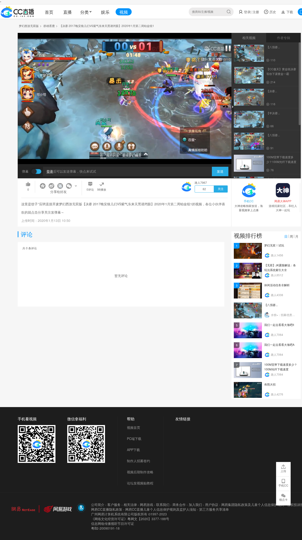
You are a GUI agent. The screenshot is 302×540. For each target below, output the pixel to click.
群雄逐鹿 (49, 26)
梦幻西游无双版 (29, 26)
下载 (289, 11)
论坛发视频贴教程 (140, 483)
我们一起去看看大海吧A (279, 344)
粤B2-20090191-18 (105, 528)
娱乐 (105, 12)
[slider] (124, 153)
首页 (49, 12)
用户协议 (211, 504)
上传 (283, 471)
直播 (67, 12)
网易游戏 (146, 504)
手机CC (283, 485)
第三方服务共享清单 (214, 509)
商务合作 (179, 504)
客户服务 (114, 504)
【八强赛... (271, 305)
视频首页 (133, 427)
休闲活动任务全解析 (277, 285)
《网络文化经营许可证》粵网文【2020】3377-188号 (130, 518)
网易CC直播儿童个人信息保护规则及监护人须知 (160, 509)
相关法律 (130, 504)
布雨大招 (270, 384)
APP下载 (133, 449)
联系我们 (162, 504)
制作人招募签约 (138, 460)
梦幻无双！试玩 (274, 245)
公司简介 (97, 504)
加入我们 (195, 504)
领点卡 (283, 499)
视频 (123, 12)
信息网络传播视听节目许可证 (112, 523)
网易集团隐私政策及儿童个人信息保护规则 (252, 504)
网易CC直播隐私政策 (106, 509)
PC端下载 (134, 438)
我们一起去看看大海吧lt (279, 325)
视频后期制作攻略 (140, 472)
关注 (220, 189)
